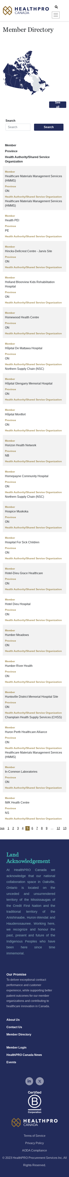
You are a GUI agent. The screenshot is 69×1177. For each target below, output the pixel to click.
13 (64, 828)
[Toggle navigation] (56, 15)
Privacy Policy (34, 1143)
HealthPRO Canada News (24, 1054)
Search (10, 120)
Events (11, 1062)
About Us (13, 1019)
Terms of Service (34, 1135)
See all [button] (57, 104)
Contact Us (14, 1027)
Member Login (16, 1047)
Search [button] (49, 127)
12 (58, 828)
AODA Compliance (34, 1150)
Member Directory (18, 1034)
